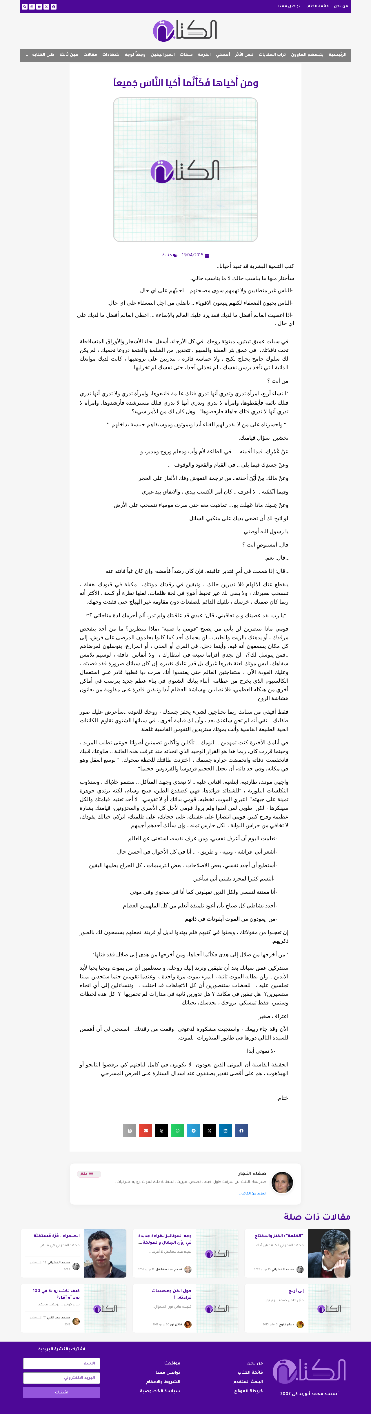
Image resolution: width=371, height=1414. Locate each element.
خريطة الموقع (248, 1391)
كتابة (167, 255)
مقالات (90, 55)
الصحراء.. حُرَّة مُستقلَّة (57, 1236)
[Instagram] (32, 7)
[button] (241, 1130)
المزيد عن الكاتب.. (252, 1194)
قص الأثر (244, 55)
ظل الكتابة (43, 55)
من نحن (341, 7)
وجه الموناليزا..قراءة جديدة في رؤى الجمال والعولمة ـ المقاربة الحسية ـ (165, 1243)
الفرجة (204, 55)
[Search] (25, 7)
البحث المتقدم (248, 1382)
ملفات (186, 55)
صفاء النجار (252, 1174)
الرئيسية (337, 55)
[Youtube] (39, 7)
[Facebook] (54, 7)
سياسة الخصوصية (160, 1391)
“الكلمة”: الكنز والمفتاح (279, 1236)
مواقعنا (172, 1364)
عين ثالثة (68, 55)
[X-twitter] (46, 7)
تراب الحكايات (272, 55)
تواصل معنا (289, 7)
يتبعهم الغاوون (307, 55)
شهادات (110, 55)
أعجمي (223, 55)
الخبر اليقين (163, 55)
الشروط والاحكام (163, 1382)
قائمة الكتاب (317, 7)
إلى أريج (296, 1291)
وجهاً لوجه (135, 55)
